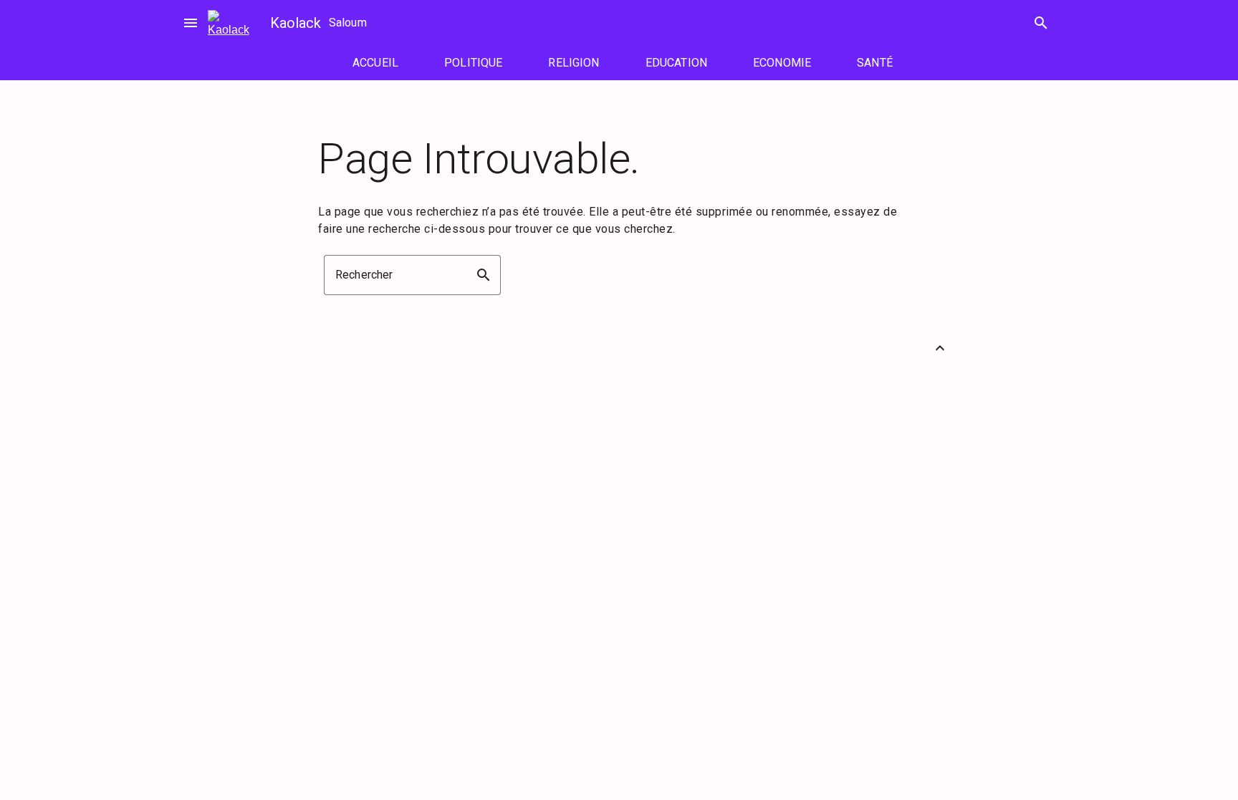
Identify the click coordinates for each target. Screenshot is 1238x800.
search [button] (483, 275)
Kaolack (295, 23)
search (1041, 23)
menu (190, 23)
